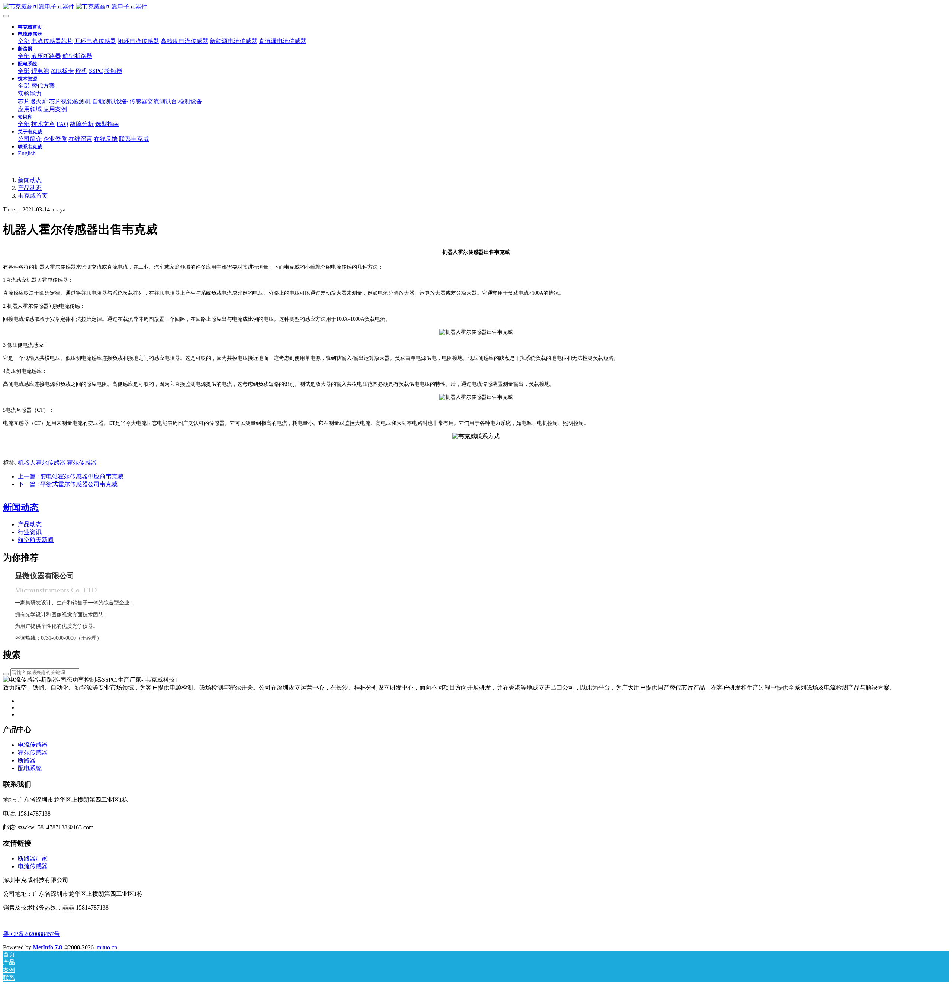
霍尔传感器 (82, 462)
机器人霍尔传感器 (41, 462)
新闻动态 (30, 180)
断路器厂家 (33, 858)
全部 (24, 41)
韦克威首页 (30, 27)
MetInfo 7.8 (47, 947)
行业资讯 (30, 532)
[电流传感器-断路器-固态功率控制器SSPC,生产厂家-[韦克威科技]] (476, 7)
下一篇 (68, 484)
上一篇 (70, 476)
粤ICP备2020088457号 (31, 934)
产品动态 (30, 188)
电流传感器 (33, 866)
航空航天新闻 (36, 540)
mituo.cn (107, 947)
